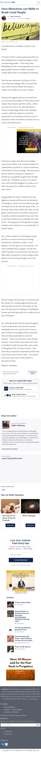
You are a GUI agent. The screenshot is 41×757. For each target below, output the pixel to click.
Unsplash (16, 41)
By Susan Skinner (20, 649)
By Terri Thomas (19, 623)
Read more (10, 525)
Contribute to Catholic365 (11, 712)
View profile (20, 18)
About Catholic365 (9, 707)
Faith (3, 489)
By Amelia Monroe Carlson (22, 642)
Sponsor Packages (17, 709)
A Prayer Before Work (22, 602)
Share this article (33, 372)
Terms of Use (8, 731)
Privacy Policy (8, 734)
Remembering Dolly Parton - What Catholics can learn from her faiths (23, 638)
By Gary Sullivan (19, 632)
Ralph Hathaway (15, 16)
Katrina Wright (9, 41)
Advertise (7, 709)
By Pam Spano (19, 604)
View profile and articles (11, 449)
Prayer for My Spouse (22, 647)
